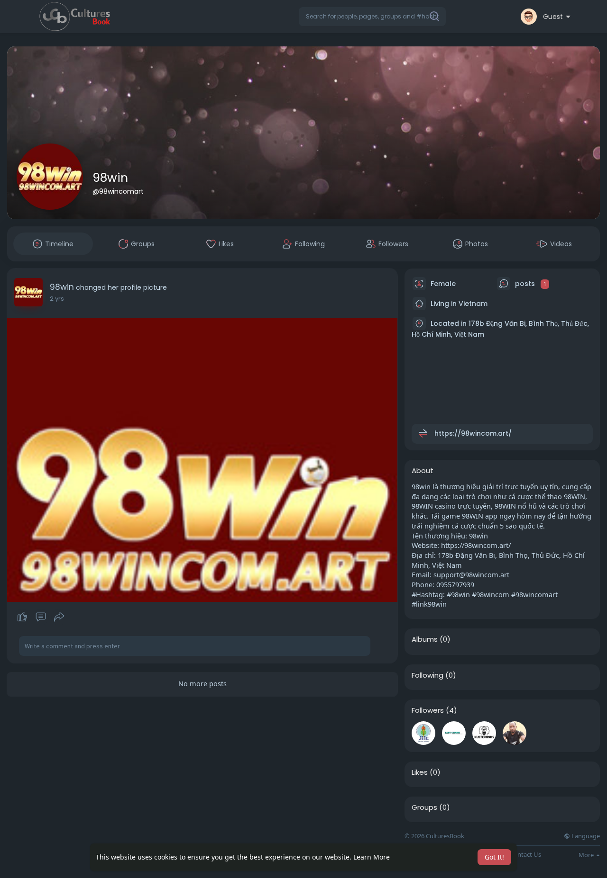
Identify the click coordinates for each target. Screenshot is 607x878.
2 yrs (57, 298)
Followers (428, 710)
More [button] (587, 855)
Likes (420, 772)
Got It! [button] (494, 856)
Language (585, 836)
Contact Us (525, 854)
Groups (424, 807)
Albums (425, 639)
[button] (372, 16)
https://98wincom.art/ (473, 433)
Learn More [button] (371, 856)
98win (110, 178)
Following (427, 675)
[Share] (59, 617)
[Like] (40, 617)
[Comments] (41, 617)
